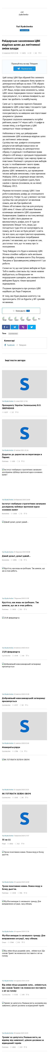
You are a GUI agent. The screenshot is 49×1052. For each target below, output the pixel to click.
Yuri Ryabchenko (24, 26)
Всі (39, 319)
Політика (5, 461)
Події (4, 844)
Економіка (5, 513)
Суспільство (13, 333)
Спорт (4, 942)
